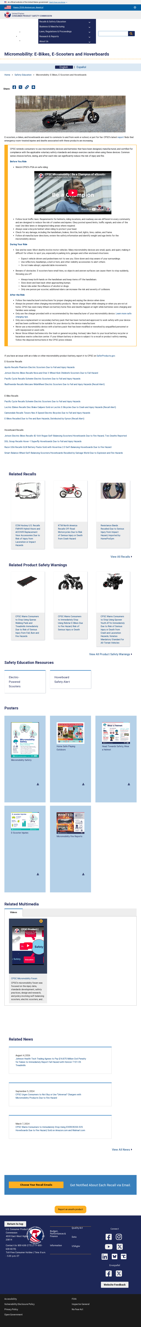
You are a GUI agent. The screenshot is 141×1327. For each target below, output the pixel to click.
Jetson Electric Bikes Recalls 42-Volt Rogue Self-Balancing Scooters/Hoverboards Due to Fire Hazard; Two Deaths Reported (65, 435)
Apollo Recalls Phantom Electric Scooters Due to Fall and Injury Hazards (39, 367)
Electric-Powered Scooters (15, 682)
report (121, 137)
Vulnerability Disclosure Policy (19, 1304)
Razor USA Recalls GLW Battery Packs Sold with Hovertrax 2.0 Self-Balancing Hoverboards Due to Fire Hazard (57, 447)
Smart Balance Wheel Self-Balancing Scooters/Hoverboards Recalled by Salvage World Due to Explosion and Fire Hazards (63, 453)
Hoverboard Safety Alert (62, 679)
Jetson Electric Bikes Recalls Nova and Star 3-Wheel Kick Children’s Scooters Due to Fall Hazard (51, 373)
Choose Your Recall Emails (36, 1184)
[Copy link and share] (27, 87)
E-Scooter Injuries (19, 832)
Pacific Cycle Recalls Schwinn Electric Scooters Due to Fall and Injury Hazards (42, 378)
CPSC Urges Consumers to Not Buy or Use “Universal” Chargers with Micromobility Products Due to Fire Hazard (48, 1096)
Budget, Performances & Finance (58, 1234)
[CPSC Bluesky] (115, 1257)
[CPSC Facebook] (110, 1237)
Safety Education (23, 75)
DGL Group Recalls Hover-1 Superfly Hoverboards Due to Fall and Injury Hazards (43, 441)
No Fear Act (77, 1309)
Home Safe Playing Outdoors (66, 748)
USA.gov (76, 1246)
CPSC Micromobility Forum (24, 978)
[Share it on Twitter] (20, 87)
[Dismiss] (135, 7)
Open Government (13, 1314)
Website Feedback (115, 1284)
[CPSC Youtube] (110, 1247)
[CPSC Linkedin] (106, 1257)
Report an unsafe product (70, 1209)
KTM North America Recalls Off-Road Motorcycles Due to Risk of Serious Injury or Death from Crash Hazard (70, 532)
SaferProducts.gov (106, 355)
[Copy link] (33, 87)
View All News (121, 1149)
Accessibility (10, 1298)
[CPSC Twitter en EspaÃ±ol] (120, 1274)
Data (74, 1236)
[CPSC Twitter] (121, 1247)
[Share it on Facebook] (14, 87)
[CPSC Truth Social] (124, 1257)
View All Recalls (120, 556)
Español (81, 67)
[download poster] (38, 784)
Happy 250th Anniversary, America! (28, 7)
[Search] (131, 33)
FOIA (74, 1298)
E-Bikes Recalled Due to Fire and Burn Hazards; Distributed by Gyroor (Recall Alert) (44, 418)
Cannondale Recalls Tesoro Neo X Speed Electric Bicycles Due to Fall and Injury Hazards (47, 413)
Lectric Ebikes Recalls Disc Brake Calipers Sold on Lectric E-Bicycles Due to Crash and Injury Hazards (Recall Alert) (60, 407)
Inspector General (81, 1304)
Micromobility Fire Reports (69, 836)
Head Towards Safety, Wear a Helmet (115, 748)
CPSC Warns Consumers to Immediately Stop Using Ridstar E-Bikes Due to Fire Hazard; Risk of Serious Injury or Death (70, 623)
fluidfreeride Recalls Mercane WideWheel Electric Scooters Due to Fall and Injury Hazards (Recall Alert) (54, 384)
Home (7, 75)
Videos (13, 912)
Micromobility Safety (21, 760)
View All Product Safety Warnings (109, 654)
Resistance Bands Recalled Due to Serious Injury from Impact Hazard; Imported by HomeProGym (112, 532)
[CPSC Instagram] (120, 1237)
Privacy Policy (11, 1309)
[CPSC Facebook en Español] (110, 1274)
